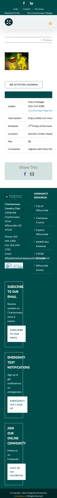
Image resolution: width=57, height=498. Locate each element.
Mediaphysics (20, 496)
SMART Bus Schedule (42, 243)
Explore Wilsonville (42, 232)
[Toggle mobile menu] (50, 23)
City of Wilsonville (42, 208)
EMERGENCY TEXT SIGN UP (17, 404)
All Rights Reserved (35, 496)
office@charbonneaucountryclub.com (25, 257)
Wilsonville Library (42, 267)
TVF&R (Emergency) (43, 255)
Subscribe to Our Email (16, 334)
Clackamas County (42, 220)
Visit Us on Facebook (16, 472)
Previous (47, 39)
